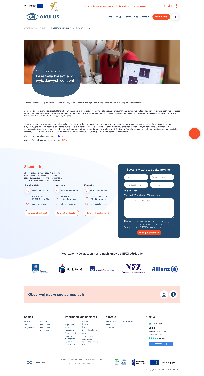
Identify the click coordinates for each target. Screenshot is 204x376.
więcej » (157, 227)
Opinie (150, 316)
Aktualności (45, 28)
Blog (136, 17)
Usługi (118, 17)
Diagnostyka (154, 195)
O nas (109, 17)
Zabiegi (129, 195)
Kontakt (145, 17)
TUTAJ (64, 140)
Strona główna (30, 28)
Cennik (128, 17)
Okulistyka (141, 195)
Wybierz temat (130, 191)
